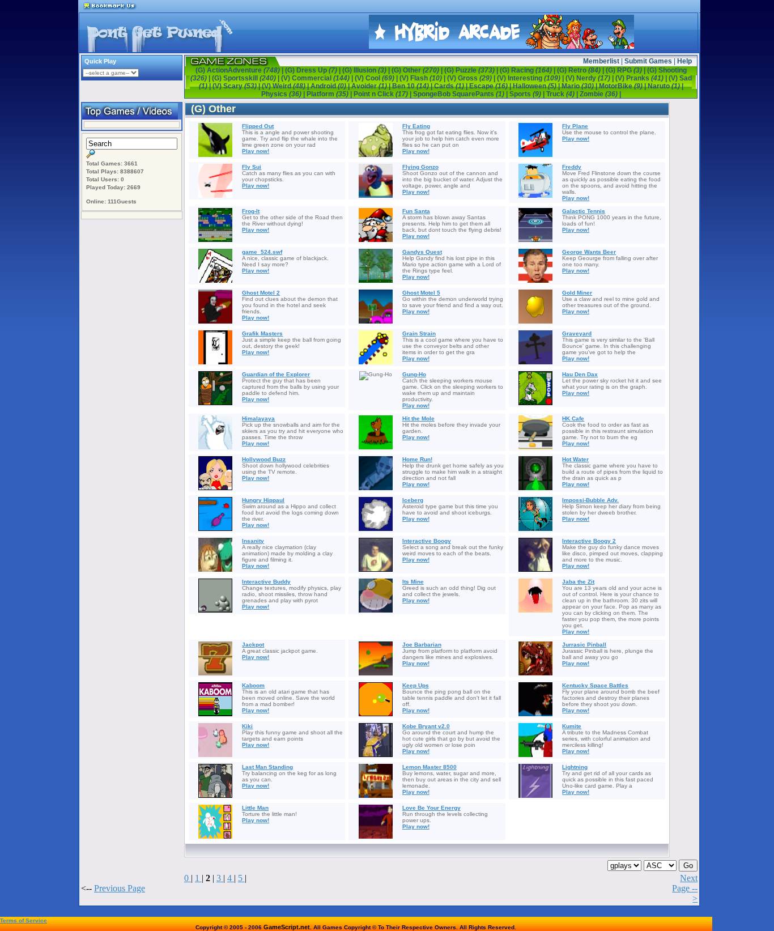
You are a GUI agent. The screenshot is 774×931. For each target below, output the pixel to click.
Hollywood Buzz (264, 459)
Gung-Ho (414, 374)
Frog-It (251, 211)
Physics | (284, 94)
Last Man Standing (267, 767)
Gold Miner (577, 293)
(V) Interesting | (531, 78)
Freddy (571, 167)
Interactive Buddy (266, 582)
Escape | (491, 86)
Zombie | (600, 94)
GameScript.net (286, 927)
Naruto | (665, 86)
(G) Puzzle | (472, 70)
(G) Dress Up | (313, 70)
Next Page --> (685, 888)
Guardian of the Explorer (276, 374)
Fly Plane (575, 126)
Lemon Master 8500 (429, 767)
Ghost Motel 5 (421, 293)
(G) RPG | (626, 70)
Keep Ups (415, 685)
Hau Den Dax (580, 374)
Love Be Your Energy (431, 808)
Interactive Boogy (426, 541)
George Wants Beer (589, 252)
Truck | (563, 94)
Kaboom (253, 685)
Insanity (253, 541)
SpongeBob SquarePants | (461, 94)
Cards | (451, 86)
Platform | (330, 94)
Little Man (255, 808)
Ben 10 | (413, 86)
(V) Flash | (423, 78)
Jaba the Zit (578, 582)
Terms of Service (23, 920)
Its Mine (413, 582)
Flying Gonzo (420, 167)
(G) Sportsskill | (246, 78)
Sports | (527, 94)
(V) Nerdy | (590, 78)
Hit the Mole (418, 418)
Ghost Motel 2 (261, 293)
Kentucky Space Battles (595, 685)
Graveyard (577, 333)
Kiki (247, 726)
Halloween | (537, 86)
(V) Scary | (237, 86)
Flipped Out (258, 126)
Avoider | (371, 86)
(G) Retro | (581, 70)
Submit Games (648, 61)
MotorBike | (623, 86)
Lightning (575, 767)
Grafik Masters (262, 333)
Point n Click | (383, 94)
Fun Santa (416, 211)
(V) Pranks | (642, 78)
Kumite (571, 726)
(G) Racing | (528, 70)
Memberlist (601, 61)
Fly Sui (251, 167)
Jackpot (253, 644)
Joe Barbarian (421, 644)
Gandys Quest (422, 252)
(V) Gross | (472, 78)
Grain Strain (419, 333)
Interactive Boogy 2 (589, 541)
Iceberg (412, 500)
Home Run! (417, 459)
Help (684, 61)
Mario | (580, 86)
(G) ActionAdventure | (240, 70)
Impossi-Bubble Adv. (590, 500)
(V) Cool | (377, 78)
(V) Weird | (286, 86)
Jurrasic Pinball (584, 644)
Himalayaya (258, 418)
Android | (331, 86)
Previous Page (119, 888)
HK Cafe (573, 418)
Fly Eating (416, 126)
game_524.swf (262, 252)
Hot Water (575, 459)
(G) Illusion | (367, 70)
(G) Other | (418, 70)
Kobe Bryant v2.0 (426, 726)
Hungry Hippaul (263, 500)
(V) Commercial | (318, 78)
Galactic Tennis (583, 211)
